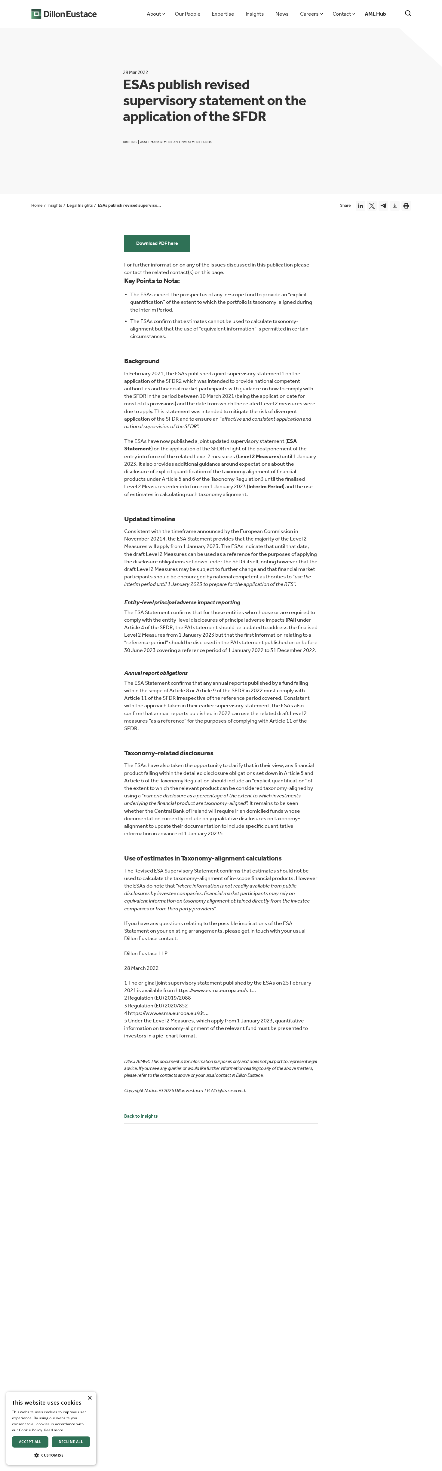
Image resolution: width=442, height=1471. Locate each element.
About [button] (154, 14)
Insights (255, 14)
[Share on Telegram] (383, 206)
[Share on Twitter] (372, 206)
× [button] (89, 1398)
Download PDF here (157, 243)
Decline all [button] (71, 1441)
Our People (187, 14)
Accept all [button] (30, 1441)
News (282, 14)
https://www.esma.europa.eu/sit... (216, 990)
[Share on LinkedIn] (360, 206)
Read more (53, 1430)
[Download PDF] (395, 206)
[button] (51, 1455)
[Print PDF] (406, 206)
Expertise (223, 14)
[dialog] (51, 1428)
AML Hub (375, 14)
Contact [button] (342, 14)
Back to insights (141, 1116)
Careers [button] (309, 14)
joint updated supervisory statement (241, 441)
